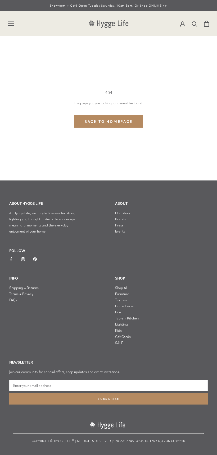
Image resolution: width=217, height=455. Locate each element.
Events (120, 231)
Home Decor (124, 306)
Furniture (122, 293)
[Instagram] (23, 259)
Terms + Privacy (21, 293)
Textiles (121, 300)
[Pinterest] (35, 259)
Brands (120, 219)
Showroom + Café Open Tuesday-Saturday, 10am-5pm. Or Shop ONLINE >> (108, 5)
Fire (118, 312)
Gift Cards (123, 336)
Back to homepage (108, 121)
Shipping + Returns (24, 287)
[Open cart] (206, 24)
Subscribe (108, 399)
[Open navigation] (11, 23)
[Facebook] (11, 259)
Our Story (122, 213)
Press (119, 225)
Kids (118, 330)
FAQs (13, 300)
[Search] (194, 23)
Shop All (121, 287)
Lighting (121, 324)
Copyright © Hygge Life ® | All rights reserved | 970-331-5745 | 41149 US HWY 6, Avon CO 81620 (108, 441)
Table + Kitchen (127, 318)
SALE (119, 342)
